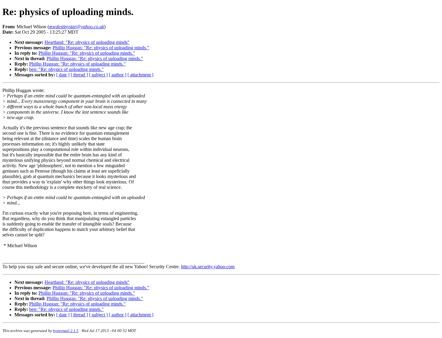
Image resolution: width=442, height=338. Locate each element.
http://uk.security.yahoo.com (208, 266)
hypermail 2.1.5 (65, 330)
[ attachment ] (140, 74)
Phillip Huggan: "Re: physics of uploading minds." (101, 47)
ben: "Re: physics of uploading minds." (66, 69)
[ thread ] (79, 74)
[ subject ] (98, 74)
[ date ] (62, 74)
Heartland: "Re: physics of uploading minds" (87, 42)
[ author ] (117, 74)
